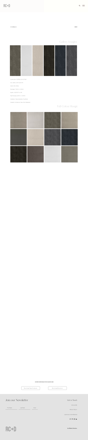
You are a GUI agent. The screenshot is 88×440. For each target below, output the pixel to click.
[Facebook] (70, 419)
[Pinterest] (72, 419)
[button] (83, 5)
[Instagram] (74, 419)
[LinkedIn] (76, 419)
